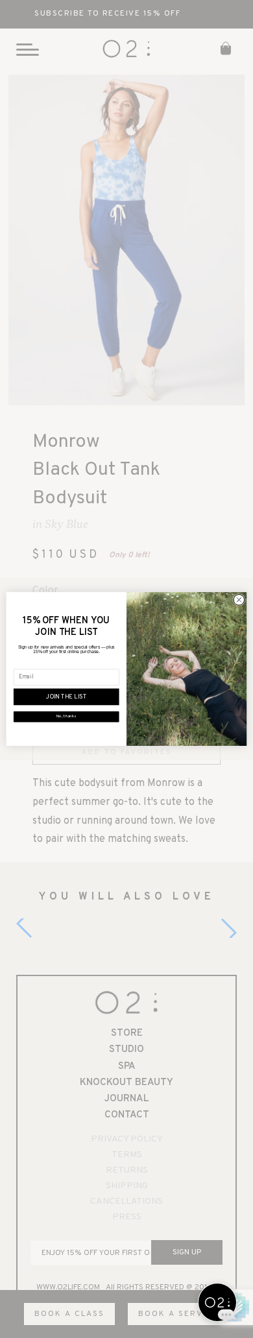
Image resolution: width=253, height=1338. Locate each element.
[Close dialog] (239, 600)
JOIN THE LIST (66, 697)
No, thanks (66, 716)
